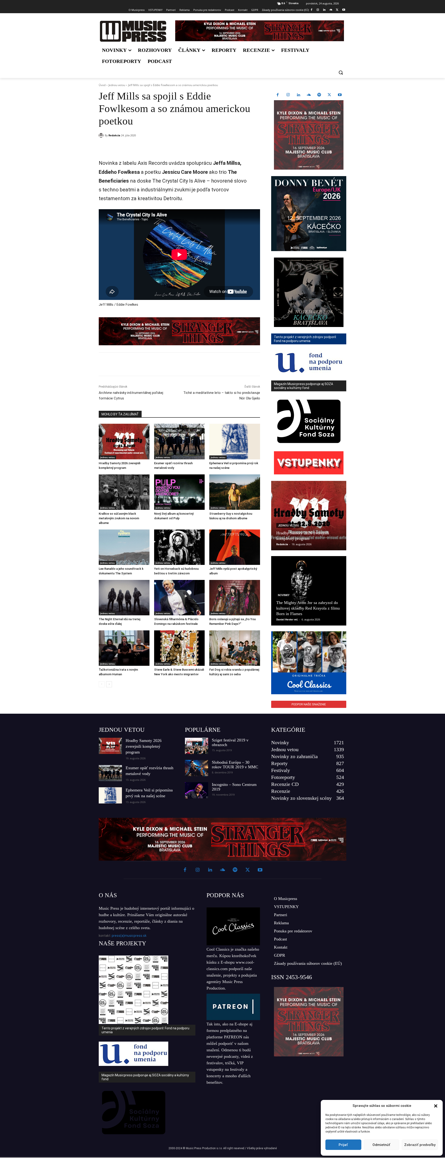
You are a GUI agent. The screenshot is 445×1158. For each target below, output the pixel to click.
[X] (337, 10)
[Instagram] (318, 10)
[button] (435, 1106)
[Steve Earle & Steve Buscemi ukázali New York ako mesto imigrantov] (179, 648)
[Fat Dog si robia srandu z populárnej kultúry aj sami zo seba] (234, 648)
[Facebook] (311, 10)
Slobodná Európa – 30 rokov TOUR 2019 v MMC (235, 764)
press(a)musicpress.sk (129, 935)
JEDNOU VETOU (122, 729)
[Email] (165, 147)
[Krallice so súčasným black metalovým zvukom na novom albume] (124, 492)
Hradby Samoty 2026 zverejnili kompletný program (144, 746)
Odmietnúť (381, 1145)
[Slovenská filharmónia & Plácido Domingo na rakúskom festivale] (179, 597)
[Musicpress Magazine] (133, 31)
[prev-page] (102, 684)
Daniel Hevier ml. (287, 619)
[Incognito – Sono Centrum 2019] (196, 790)
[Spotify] (319, 95)
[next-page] (109, 684)
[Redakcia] (102, 135)
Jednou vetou (116, 85)
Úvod (102, 85)
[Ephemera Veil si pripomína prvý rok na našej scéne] (234, 441)
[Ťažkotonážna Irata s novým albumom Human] (124, 648)
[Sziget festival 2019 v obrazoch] (196, 746)
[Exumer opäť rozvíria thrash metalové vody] (179, 441)
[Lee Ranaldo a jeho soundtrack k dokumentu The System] (124, 547)
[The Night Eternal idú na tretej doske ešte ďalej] (124, 597)
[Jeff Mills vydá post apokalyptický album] (234, 547)
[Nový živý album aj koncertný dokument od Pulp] (179, 492)
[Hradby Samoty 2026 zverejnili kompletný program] (124, 441)
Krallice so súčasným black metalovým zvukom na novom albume (119, 518)
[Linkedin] (324, 10)
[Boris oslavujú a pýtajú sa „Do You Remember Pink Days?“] (234, 597)
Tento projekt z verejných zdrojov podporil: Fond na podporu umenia (145, 1030)
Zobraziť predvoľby (419, 1145)
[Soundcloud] (331, 10)
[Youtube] (343, 10)
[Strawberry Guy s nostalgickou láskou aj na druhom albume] (234, 492)
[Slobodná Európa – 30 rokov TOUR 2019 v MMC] (196, 768)
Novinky (283, 595)
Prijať (343, 1145)
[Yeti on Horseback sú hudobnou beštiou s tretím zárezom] (179, 547)
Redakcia (114, 135)
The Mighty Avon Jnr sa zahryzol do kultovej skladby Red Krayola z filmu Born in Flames (308, 608)
